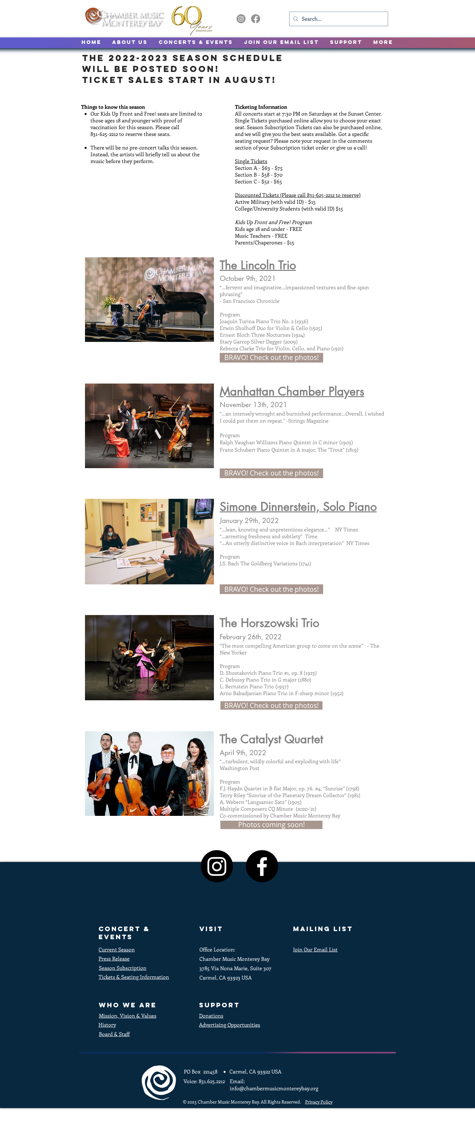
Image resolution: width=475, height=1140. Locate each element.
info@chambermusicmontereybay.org (274, 1088)
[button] (271, 825)
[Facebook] (255, 18)
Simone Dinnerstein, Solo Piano (298, 506)
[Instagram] (241, 18)
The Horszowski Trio (269, 623)
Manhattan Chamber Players (292, 391)
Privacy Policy (318, 1102)
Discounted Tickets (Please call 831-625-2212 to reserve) (298, 194)
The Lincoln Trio (258, 265)
